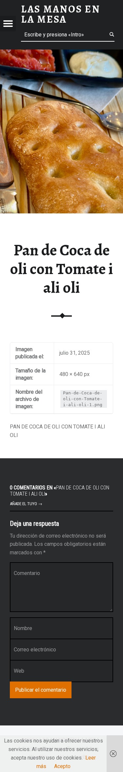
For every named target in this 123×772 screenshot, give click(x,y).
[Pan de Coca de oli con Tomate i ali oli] (61, 53)
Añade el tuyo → (26, 503)
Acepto (62, 766)
